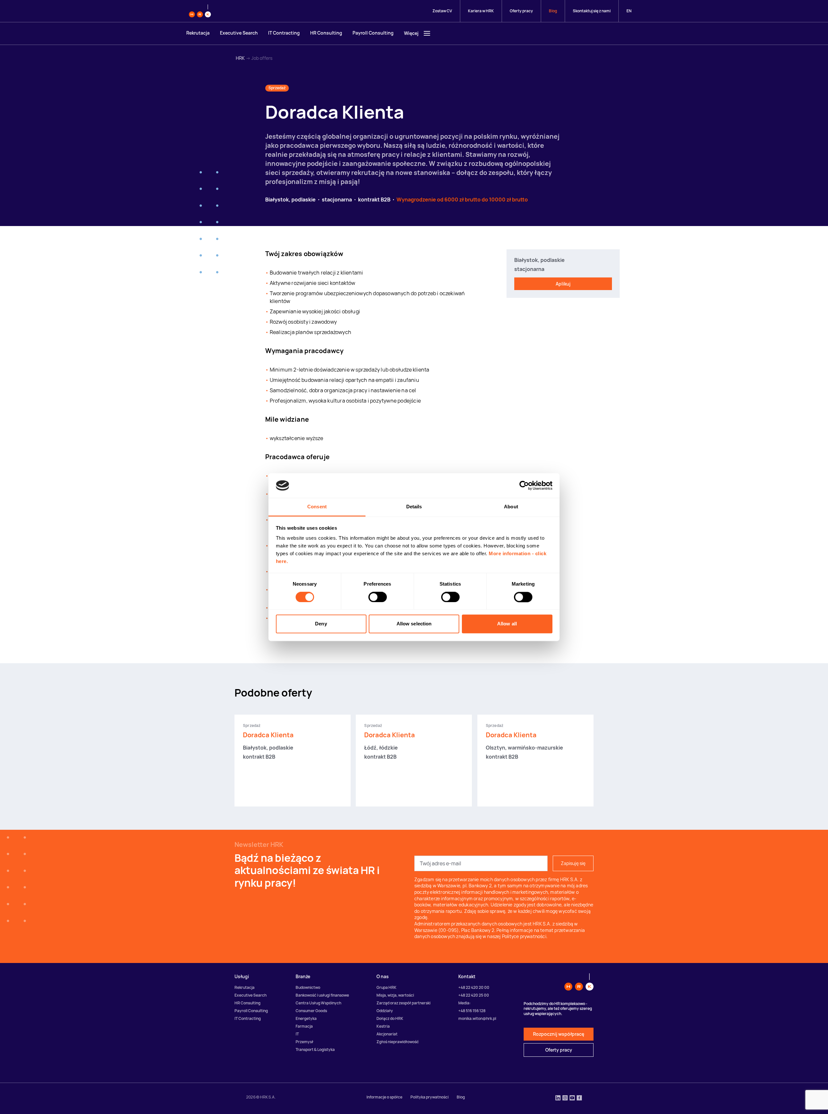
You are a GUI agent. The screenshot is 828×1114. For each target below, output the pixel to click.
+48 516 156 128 (471, 1010)
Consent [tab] (317, 507)
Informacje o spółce (384, 1097)
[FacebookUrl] (579, 1098)
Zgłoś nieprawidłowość (397, 1041)
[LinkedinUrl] (558, 1098)
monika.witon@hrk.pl (477, 1018)
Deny (321, 624)
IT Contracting (284, 33)
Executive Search (239, 33)
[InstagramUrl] (565, 1098)
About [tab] (511, 507)
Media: (464, 1003)
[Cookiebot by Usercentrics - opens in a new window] (524, 485)
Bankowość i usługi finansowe (322, 995)
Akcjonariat (387, 1034)
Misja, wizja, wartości (395, 995)
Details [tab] (414, 507)
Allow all (507, 624)
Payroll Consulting (373, 33)
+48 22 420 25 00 (473, 995)
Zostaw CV (442, 11)
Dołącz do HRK (389, 1018)
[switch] (377, 597)
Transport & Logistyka (315, 1049)
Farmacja (304, 1026)
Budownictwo (308, 987)
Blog (553, 11)
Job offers (261, 58)
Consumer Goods (311, 1010)
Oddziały (384, 1010)
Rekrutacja (198, 33)
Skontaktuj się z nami (592, 11)
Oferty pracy (521, 11)
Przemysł (304, 1041)
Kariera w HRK (481, 11)
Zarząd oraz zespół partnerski (403, 1003)
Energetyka (306, 1018)
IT (297, 1034)
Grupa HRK (386, 987)
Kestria (383, 1026)
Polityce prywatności (524, 936)
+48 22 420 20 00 (473, 987)
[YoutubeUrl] (572, 1098)
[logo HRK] (200, 11)
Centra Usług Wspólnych (318, 1003)
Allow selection (414, 624)
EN (628, 11)
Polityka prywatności (429, 1097)
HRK (240, 58)
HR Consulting (326, 33)
